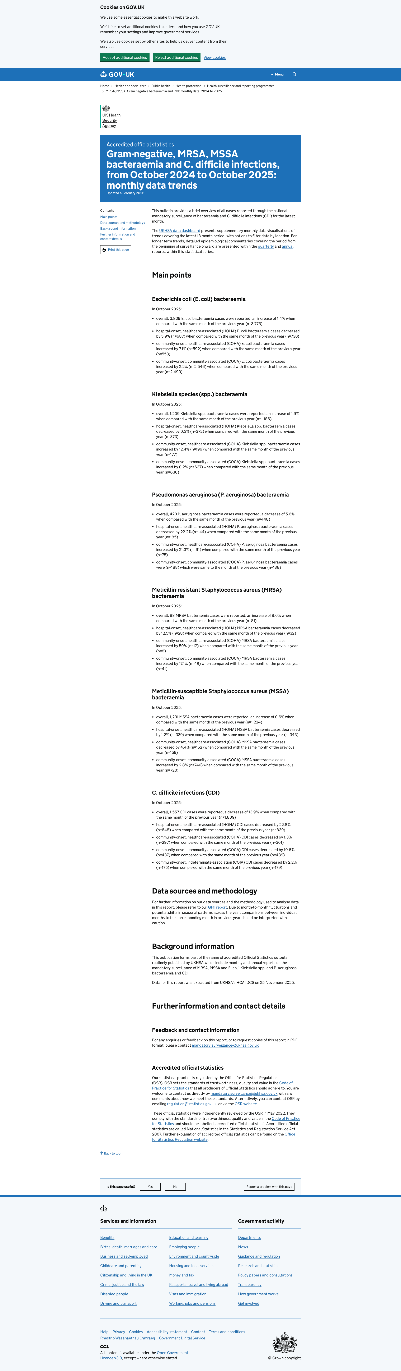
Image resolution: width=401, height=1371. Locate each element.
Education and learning (188, 1237)
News (243, 1246)
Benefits (107, 1237)
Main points (108, 217)
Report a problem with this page (269, 1187)
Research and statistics (258, 1265)
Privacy (119, 1331)
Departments (249, 1237)
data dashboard (179, 230)
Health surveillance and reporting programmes (240, 86)
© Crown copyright (284, 1358)
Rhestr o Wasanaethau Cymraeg (127, 1338)
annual (287, 246)
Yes (154, 1187)
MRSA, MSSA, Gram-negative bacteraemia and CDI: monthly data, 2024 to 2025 (164, 91)
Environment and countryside (194, 1256)
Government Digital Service (182, 1338)
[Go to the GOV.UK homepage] (117, 74)
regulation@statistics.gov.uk (192, 1103)
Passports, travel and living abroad (198, 1284)
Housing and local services (191, 1265)
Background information (118, 228)
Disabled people (114, 1294)
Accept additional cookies (125, 57)
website (246, 1103)
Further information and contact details (117, 236)
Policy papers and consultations (265, 1275)
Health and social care (130, 86)
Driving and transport (118, 1303)
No (179, 1187)
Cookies (136, 1331)
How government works (258, 1294)
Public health (160, 86)
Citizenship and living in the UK (126, 1275)
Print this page (118, 250)
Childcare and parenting (121, 1265)
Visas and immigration (187, 1294)
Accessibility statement (167, 1331)
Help (104, 1331)
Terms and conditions (227, 1331)
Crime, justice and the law (122, 1284)
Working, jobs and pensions (192, 1303)
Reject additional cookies (176, 57)
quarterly (266, 246)
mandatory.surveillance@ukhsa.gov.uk (225, 1045)
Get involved (248, 1303)
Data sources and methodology (122, 223)
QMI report (217, 907)
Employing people (184, 1246)
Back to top (112, 1153)
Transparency (249, 1284)
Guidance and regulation (259, 1256)
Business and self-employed (124, 1256)
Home (104, 86)
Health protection (189, 86)
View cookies (215, 57)
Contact (198, 1331)
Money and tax (181, 1275)
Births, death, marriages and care (128, 1246)
